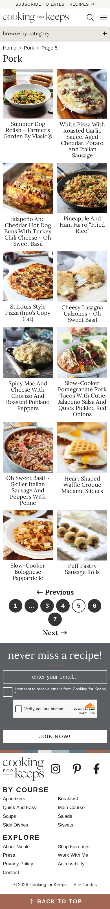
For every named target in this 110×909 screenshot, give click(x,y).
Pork (29, 48)
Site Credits (85, 884)
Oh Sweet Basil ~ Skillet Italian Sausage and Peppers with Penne (27, 490)
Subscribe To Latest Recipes (52, 4)
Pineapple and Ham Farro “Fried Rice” (82, 224)
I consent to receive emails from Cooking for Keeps (60, 691)
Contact (11, 872)
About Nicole (16, 846)
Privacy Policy (18, 863)
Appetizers (14, 798)
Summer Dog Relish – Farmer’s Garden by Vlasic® (27, 130)
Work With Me (73, 855)
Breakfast (68, 798)
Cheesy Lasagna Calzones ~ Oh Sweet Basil (82, 313)
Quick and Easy (20, 807)
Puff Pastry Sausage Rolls (82, 568)
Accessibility (71, 863)
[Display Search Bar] (87, 17)
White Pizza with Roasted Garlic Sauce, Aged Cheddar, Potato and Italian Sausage (82, 140)
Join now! (55, 736)
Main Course (71, 807)
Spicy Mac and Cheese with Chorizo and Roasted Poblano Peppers (28, 396)
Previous (59, 592)
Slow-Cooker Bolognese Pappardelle (27, 571)
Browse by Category (26, 33)
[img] (59, 768)
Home (9, 48)
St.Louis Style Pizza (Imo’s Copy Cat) (27, 312)
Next (50, 632)
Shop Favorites (74, 846)
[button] (100, 17)
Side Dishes (15, 825)
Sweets (65, 825)
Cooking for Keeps (40, 17)
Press (9, 855)
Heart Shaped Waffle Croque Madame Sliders (82, 484)
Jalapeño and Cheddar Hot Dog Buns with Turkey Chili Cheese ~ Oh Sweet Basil (28, 231)
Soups (9, 816)
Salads (65, 816)
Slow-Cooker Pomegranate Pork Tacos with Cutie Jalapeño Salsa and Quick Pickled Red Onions (82, 398)
